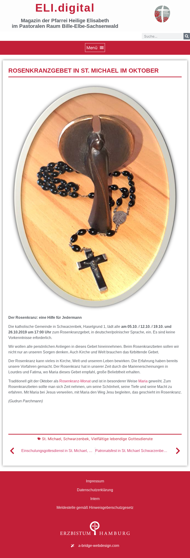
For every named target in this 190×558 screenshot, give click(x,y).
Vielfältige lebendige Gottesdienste (122, 438)
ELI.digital (65, 8)
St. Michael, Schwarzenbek (65, 438)
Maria (143, 381)
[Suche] (187, 36)
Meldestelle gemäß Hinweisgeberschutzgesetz (95, 508)
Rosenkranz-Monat (75, 381)
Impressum (95, 481)
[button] (95, 47)
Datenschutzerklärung (95, 490)
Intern (95, 499)
